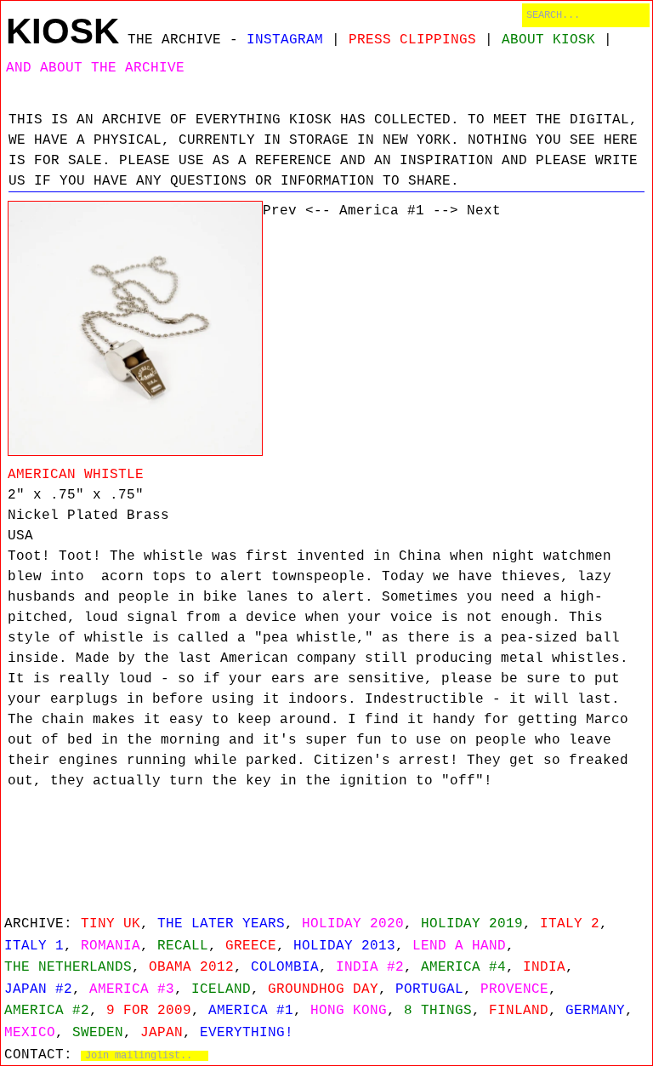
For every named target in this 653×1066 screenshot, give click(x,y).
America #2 (46, 1010)
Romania (110, 946)
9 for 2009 (148, 1010)
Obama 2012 (191, 967)
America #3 (131, 989)
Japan (161, 1032)
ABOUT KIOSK (548, 40)
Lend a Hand (459, 946)
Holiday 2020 (353, 924)
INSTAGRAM (285, 40)
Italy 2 (569, 924)
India (544, 967)
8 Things (438, 1010)
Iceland (221, 989)
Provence (514, 989)
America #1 (381, 211)
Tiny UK (110, 924)
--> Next (467, 211)
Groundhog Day (323, 989)
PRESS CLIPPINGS (412, 40)
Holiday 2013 (344, 946)
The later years (221, 924)
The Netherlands (68, 967)
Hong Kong (348, 1010)
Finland (518, 1010)
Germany (595, 1010)
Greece (250, 946)
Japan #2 (38, 989)
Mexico (29, 1032)
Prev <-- (297, 211)
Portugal (429, 989)
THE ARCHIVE (174, 40)
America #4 (463, 967)
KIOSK (62, 31)
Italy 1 (34, 946)
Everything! (246, 1032)
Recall (182, 946)
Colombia (285, 967)
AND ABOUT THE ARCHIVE (95, 68)
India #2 (370, 967)
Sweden (97, 1032)
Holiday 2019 (472, 924)
